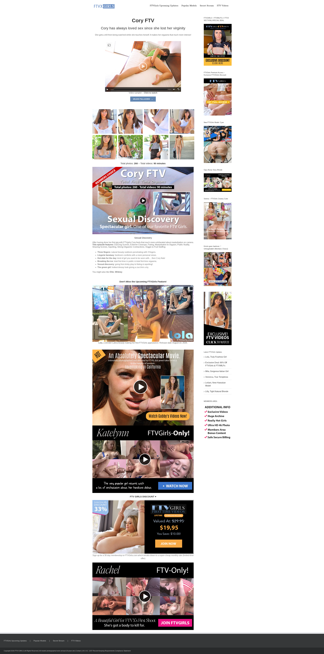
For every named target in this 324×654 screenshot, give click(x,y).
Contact (78, 651)
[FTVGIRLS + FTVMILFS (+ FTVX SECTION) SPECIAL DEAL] (218, 45)
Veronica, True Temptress (216, 377)
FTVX (17, 651)
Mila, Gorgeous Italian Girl (217, 371)
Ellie (112, 272)
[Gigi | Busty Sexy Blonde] (218, 182)
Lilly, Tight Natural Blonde (216, 391)
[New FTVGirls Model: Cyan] (218, 144)
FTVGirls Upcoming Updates (15, 641)
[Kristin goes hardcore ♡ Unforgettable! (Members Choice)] (218, 269)
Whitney (118, 272)
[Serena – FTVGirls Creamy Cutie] (218, 220)
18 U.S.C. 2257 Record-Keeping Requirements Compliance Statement (106, 651)
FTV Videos (76, 641)
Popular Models (40, 641)
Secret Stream (58, 641)
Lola (100, 343)
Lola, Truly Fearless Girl (216, 357)
